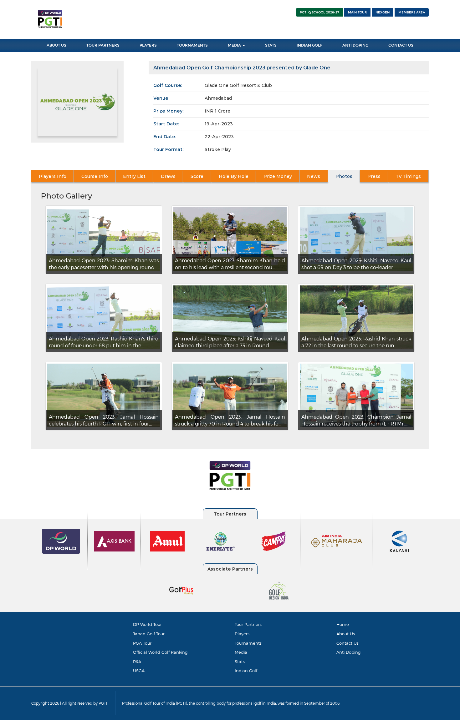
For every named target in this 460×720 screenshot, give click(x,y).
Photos (343, 176)
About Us (56, 45)
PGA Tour (142, 643)
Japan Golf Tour (149, 633)
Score (197, 176)
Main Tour (357, 12)
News (313, 176)
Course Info (94, 176)
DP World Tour (147, 624)
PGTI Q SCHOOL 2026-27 (319, 12)
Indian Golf (309, 45)
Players (148, 45)
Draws (168, 176)
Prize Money (277, 176)
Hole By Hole (233, 176)
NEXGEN (383, 12)
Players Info (52, 176)
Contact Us (400, 45)
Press (374, 176)
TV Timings (408, 176)
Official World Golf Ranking (160, 652)
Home (342, 624)
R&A (137, 661)
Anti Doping (355, 45)
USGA (139, 670)
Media (235, 45)
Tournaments (192, 45)
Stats (271, 45)
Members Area (411, 12)
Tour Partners (103, 45)
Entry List (134, 176)
